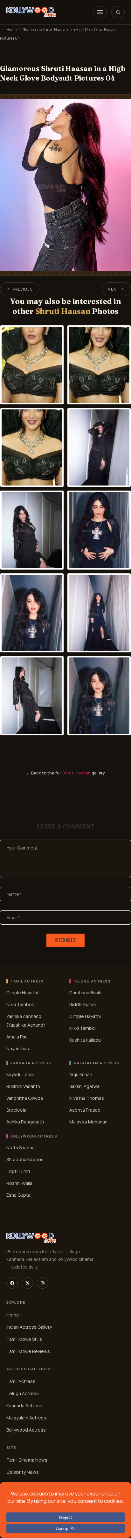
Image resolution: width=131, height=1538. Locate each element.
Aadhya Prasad (84, 1110)
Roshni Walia (19, 1183)
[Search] (118, 12)
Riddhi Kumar (82, 1004)
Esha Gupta (18, 1195)
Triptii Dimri (18, 1171)
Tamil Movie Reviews (28, 1351)
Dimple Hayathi (22, 993)
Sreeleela (16, 1110)
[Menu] (100, 12)
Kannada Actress (24, 1405)
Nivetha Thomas (86, 1098)
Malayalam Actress (26, 1418)
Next (113, 289)
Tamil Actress (20, 1381)
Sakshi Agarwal (84, 1086)
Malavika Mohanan (88, 1122)
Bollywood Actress (26, 1430)
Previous (22, 289)
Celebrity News (22, 1472)
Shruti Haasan (63, 311)
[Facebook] (12, 1283)
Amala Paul (17, 1037)
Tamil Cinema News (26, 1460)
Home (11, 29)
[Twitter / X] (27, 1283)
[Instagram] (42, 1283)
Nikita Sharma (20, 1148)
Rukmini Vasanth (23, 1086)
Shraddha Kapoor (24, 1159)
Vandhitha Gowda (24, 1098)
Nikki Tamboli (20, 1004)
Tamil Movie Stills (24, 1339)
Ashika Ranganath (25, 1122)
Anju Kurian (80, 1074)
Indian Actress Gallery (29, 1327)
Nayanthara (18, 1048)
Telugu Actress (22, 1393)
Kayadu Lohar (20, 1074)
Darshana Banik (85, 993)
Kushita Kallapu (85, 1040)
